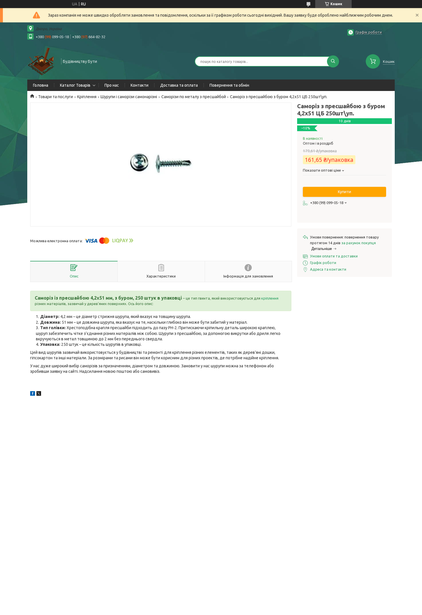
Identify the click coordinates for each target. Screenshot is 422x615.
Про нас (111, 85)
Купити (344, 191)
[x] (38, 394)
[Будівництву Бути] (41, 60)
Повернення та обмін (229, 85)
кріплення (269, 298)
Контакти (139, 85)
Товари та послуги (55, 96)
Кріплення (86, 96)
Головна (40, 85)
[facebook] (32, 394)
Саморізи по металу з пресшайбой (193, 96)
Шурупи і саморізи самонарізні (128, 96)
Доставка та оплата (179, 85)
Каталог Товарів (75, 85)
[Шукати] (333, 61)
